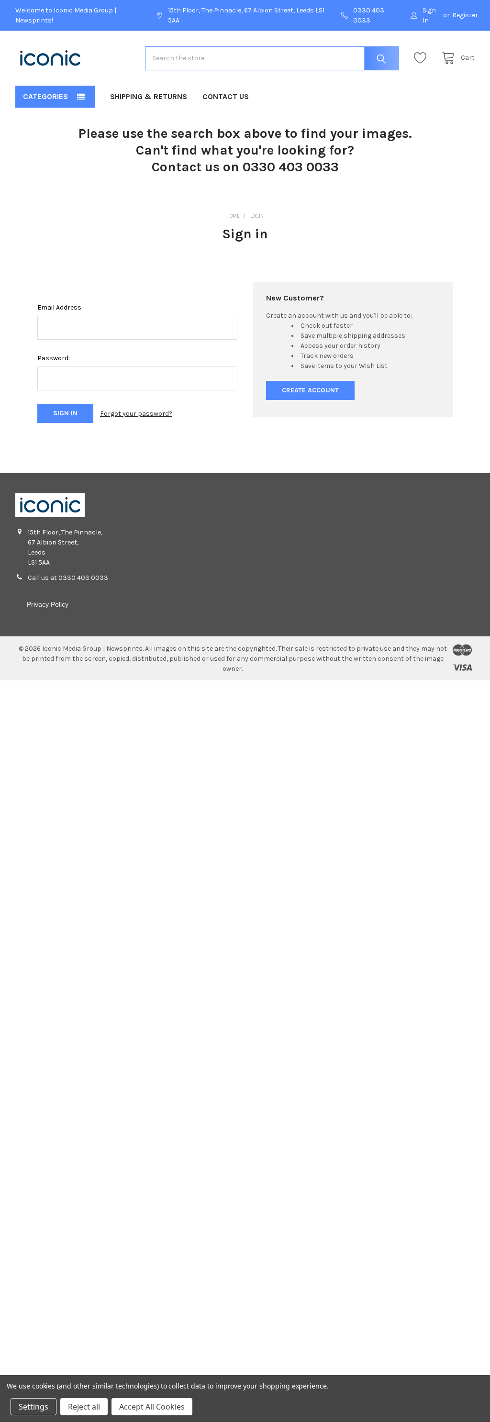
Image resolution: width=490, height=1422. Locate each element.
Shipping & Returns (148, 96)
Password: (53, 358)
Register (465, 15)
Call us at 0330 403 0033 (68, 578)
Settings (33, 1406)
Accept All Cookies (152, 1406)
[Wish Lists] (422, 58)
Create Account (310, 390)
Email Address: (60, 307)
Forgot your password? (136, 414)
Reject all (84, 1406)
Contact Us (225, 96)
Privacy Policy (47, 604)
